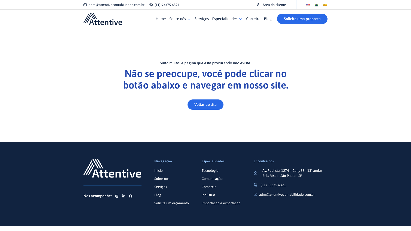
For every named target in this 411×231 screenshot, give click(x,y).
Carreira (253, 18)
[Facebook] (130, 196)
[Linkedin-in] (123, 196)
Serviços (202, 18)
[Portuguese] (316, 5)
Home (161, 18)
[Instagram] (117, 196)
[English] (308, 5)
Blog (268, 18)
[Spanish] (325, 5)
